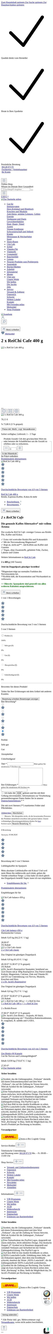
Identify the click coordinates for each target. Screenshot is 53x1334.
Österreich (11, 1170)
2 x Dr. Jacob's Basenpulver (13, 982)
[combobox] (17, 189)
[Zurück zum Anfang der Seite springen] (4, 1328)
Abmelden (11, 1187)
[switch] (46, 1302)
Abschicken (17, 813)
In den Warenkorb (9, 454)
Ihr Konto (6, 172)
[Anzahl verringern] (6, 448)
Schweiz (10, 1172)
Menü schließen (12, 330)
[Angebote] (6, 314)
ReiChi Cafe (29, 557)
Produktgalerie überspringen (13, 459)
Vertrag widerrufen (9, 1315)
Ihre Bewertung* (8, 701)
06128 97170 (8, 167)
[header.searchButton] (2, 189)
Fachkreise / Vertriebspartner (14, 169)
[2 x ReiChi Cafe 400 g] (12, 414)
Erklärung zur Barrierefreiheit (20, 1216)
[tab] (14, 502)
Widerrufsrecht (13, 1209)
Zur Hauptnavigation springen (23, 3)
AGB (19, 793)
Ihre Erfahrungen (9, 785)
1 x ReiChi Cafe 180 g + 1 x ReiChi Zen (19, 1003)
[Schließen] (2, 408)
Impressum (12, 1211)
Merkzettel (10, 334)
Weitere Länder (13, 1175)
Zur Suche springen (34, 2)
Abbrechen (6, 813)
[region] (26, 478)
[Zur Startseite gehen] (11, 199)
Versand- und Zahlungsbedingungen (23, 1167)
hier (39, 821)
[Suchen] (4, 322)
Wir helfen (11, 1204)
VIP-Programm (13, 1199)
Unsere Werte (13, 1201)
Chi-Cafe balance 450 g (11, 930)
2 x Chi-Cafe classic (10, 950)
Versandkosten (7, 1322)
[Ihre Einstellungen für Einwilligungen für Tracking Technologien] (48, 1329)
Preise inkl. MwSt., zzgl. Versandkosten (18, 429)
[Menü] (4, 180)
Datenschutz (12, 1214)
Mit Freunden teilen (15, 1180)
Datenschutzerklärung (11, 801)
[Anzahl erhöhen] (20, 448)
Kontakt (10, 1177)
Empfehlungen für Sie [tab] (17, 883)
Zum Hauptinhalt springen (13, 2)
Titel (4, 764)
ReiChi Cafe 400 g (9, 494)
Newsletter (11, 1182)
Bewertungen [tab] (13, 504)
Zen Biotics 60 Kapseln (11, 1053)
